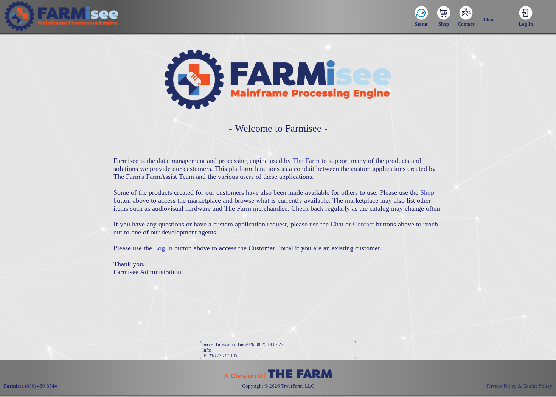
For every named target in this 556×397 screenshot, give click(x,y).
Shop (427, 192)
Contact (363, 224)
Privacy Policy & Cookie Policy (519, 386)
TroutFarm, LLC (297, 386)
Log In (163, 248)
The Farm (306, 160)
